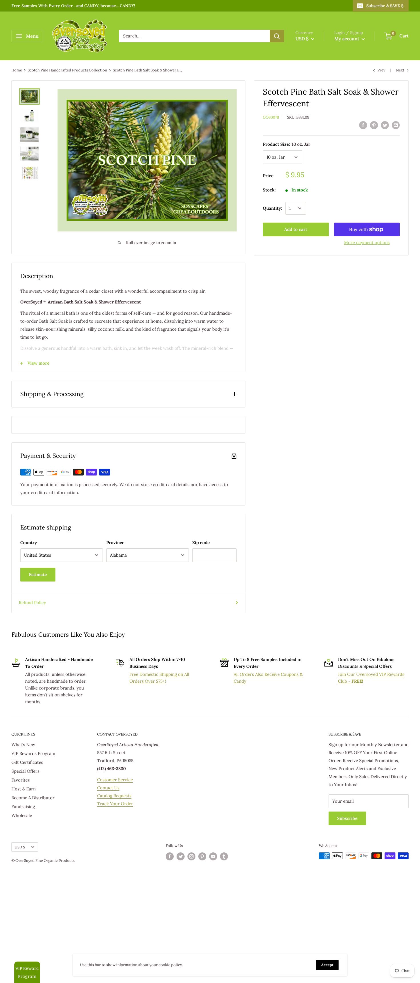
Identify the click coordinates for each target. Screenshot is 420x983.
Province (115, 542)
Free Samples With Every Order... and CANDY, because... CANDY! (73, 5)
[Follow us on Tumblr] (224, 856)
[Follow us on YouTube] (213, 856)
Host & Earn (23, 789)
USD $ (20, 847)
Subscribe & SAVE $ (384, 5)
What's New (23, 744)
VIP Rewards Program (33, 753)
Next (400, 70)
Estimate (38, 574)
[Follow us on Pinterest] (202, 856)
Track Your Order (115, 803)
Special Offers (25, 771)
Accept (327, 964)
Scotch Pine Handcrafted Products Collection (67, 70)
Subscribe (347, 818)
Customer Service (115, 779)
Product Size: (286, 144)
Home (16, 70)
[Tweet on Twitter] (385, 125)
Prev (381, 70)
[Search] (277, 36)
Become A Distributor (33, 797)
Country (28, 542)
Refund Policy (32, 602)
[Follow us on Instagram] (191, 856)
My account (347, 38)
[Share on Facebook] (363, 125)
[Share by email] (396, 125)
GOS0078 (271, 117)
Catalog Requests (114, 795)
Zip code (201, 542)
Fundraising (23, 806)
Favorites (20, 780)
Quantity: (272, 208)
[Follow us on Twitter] (181, 856)
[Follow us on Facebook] (170, 856)
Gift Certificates (27, 762)
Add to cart (295, 229)
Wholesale (21, 815)
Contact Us (108, 787)
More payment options (367, 242)
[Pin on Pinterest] (374, 125)
